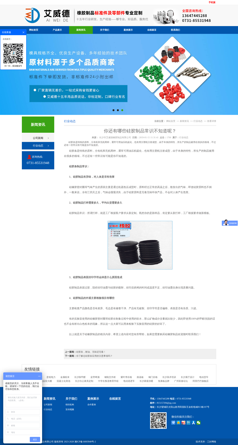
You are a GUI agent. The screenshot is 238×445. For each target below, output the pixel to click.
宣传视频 (70, 409)
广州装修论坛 (181, 381)
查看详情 (211, 121)
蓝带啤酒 (95, 377)
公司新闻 (38, 138)
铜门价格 (153, 377)
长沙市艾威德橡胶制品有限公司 (115, 137)
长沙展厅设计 (187, 377)
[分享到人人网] (194, 423)
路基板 (140, 377)
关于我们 (104, 30)
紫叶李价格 (126, 377)
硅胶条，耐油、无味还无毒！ (91, 352)
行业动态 (38, 145)
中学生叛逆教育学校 (108, 381)
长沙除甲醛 (80, 377)
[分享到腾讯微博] (189, 423)
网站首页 (33, 30)
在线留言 (151, 30)
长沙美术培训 (169, 377)
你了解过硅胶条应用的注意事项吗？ (94, 356)
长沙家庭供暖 (146, 381)
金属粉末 (64, 377)
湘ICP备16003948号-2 (85, 441)
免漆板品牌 (163, 381)
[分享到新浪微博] (183, 423)
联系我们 (175, 30)
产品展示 (57, 30)
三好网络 (211, 441)
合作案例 (91, 404)
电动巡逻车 (129, 381)
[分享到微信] (199, 423)
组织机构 (70, 404)
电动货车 (203, 377)
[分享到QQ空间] (178, 423)
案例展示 (128, 30)
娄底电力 (51, 377)
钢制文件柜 (110, 377)
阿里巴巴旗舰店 (201, 381)
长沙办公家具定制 (84, 381)
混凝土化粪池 (63, 381)
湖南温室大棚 (45, 381)
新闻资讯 (80, 30)
